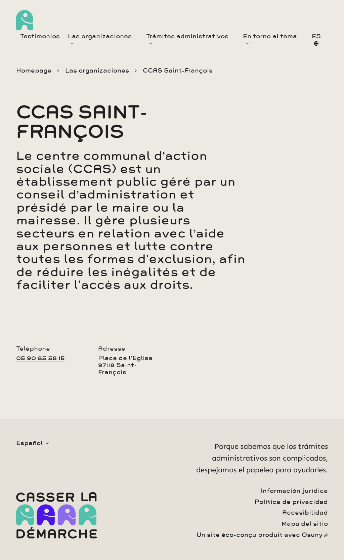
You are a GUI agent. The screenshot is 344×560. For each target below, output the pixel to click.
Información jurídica (294, 490)
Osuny (312, 535)
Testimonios (40, 36)
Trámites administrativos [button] (187, 36)
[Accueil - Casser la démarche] (24, 20)
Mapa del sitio (305, 523)
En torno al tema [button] (270, 36)
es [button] (316, 36)
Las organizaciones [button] (100, 36)
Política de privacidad (291, 502)
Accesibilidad (305, 512)
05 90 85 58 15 (40, 358)
